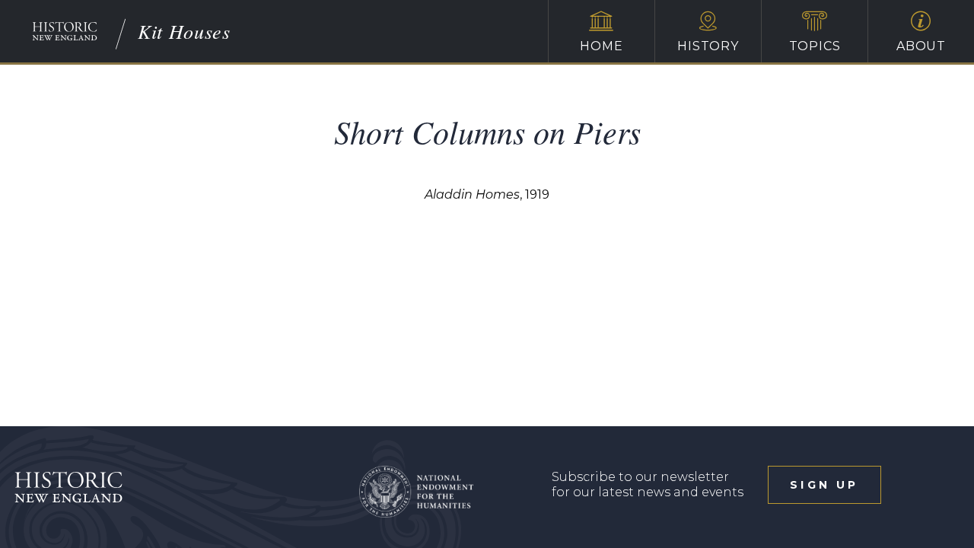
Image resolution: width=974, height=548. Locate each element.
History (708, 46)
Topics (815, 46)
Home (601, 46)
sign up (824, 485)
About (921, 46)
